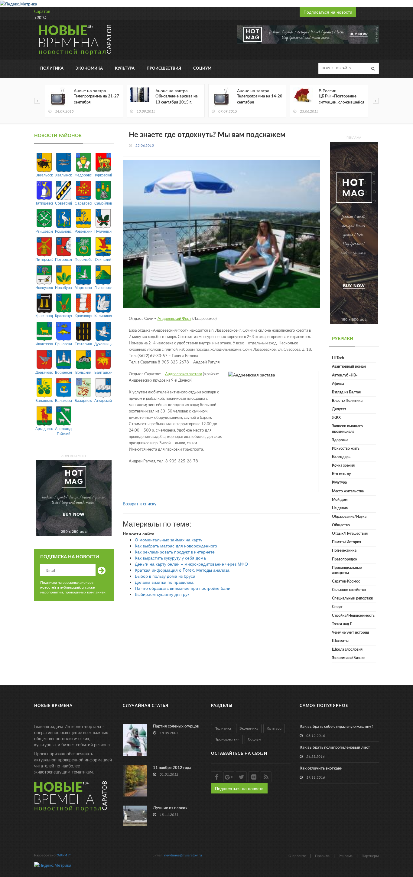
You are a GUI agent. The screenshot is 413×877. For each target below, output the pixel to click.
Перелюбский (83, 259)
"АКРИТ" (63, 855)
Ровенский (83, 231)
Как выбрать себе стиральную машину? (336, 727)
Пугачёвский (103, 231)
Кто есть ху (341, 474)
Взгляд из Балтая (346, 392)
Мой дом (340, 499)
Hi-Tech (338, 358)
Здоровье (340, 440)
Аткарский (103, 400)
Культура (125, 69)
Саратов (42, 12)
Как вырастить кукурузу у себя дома (170, 558)
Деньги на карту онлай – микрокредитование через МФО (191, 564)
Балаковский (63, 400)
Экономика (89, 69)
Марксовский (83, 287)
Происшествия (164, 69)
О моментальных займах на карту (168, 540)
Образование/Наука (349, 516)
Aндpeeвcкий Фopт (174, 319)
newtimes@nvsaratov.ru (183, 855)
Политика (51, 69)
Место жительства (348, 491)
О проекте (297, 856)
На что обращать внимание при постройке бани (182, 588)
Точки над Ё (342, 624)
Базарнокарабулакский (83, 400)
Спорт (337, 607)
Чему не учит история (350, 632)
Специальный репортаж (352, 598)
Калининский (103, 315)
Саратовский (83, 202)
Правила (322, 856)
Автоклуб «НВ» (344, 375)
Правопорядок (344, 559)
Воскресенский (63, 372)
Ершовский (63, 343)
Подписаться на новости (328, 12)
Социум (202, 69)
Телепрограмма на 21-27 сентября (96, 99)
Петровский (63, 259)
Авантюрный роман (349, 366)
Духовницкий (103, 343)
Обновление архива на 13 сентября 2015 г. (176, 99)
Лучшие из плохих (170, 808)
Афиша (338, 384)
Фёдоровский (83, 174)
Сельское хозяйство (349, 590)
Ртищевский (44, 231)
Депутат (339, 409)
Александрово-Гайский (63, 431)
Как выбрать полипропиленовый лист (335, 748)
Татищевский (44, 202)
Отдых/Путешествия (350, 533)
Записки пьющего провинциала (347, 428)
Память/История (346, 542)
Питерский (44, 259)
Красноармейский (83, 315)
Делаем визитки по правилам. (164, 582)
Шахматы (340, 641)
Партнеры (370, 856)
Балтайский (103, 372)
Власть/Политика (347, 400)
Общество (341, 525)
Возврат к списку (139, 504)
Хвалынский (63, 174)
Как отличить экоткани (321, 768)
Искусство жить (345, 448)
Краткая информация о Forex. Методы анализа (182, 570)
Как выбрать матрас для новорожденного (176, 546)
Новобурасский (63, 287)
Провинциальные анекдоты (347, 570)
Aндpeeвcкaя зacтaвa (183, 374)
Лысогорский (103, 287)
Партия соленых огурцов (176, 726)
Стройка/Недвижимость (353, 615)
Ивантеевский (44, 343)
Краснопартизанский (44, 315)
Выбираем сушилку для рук (162, 594)
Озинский (103, 259)
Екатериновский (83, 343)
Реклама (346, 856)
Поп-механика (344, 550)
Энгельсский (44, 174)
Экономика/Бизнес (348, 658)
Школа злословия (347, 649)
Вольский (83, 372)
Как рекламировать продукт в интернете (175, 552)
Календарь (341, 457)
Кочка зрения (343, 465)
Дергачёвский (44, 372)
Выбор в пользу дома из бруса (165, 576)
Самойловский (103, 202)
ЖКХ (336, 417)
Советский (63, 202)
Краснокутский (63, 315)
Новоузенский (44, 287)
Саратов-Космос (346, 581)
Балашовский (44, 400)
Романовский (63, 231)
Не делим (340, 508)
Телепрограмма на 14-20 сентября (259, 99)
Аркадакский (44, 428)
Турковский (103, 174)
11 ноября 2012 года (172, 768)
